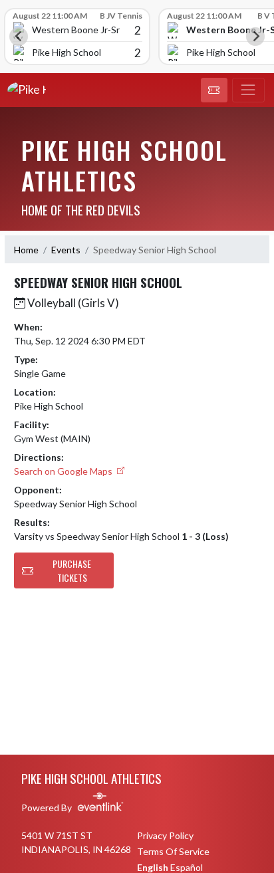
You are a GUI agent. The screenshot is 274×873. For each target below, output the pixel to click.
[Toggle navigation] (248, 90)
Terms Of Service (173, 851)
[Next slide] (255, 36)
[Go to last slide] (18, 36)
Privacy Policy (165, 835)
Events (65, 249)
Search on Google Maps (64, 471)
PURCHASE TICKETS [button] (72, 570)
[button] (214, 90)
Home (26, 249)
